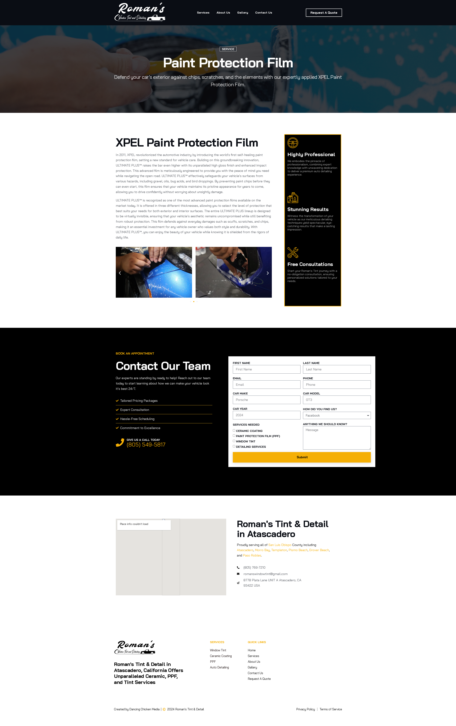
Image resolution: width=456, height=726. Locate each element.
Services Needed (246, 424)
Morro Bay (262, 550)
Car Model (311, 393)
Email (237, 378)
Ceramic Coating (249, 430)
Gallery (242, 12)
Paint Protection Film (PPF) (258, 436)
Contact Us (263, 12)
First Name (241, 363)
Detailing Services (251, 446)
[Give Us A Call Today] (120, 442)
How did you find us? (320, 409)
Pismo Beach (298, 550)
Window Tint (245, 441)
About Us (223, 12)
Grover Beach (319, 550)
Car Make (240, 393)
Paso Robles (252, 555)
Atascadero (245, 550)
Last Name (311, 363)
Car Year (240, 409)
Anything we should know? (325, 424)
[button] (120, 273)
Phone (308, 378)
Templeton (279, 550)
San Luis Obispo (279, 545)
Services (203, 12)
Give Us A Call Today (143, 440)
